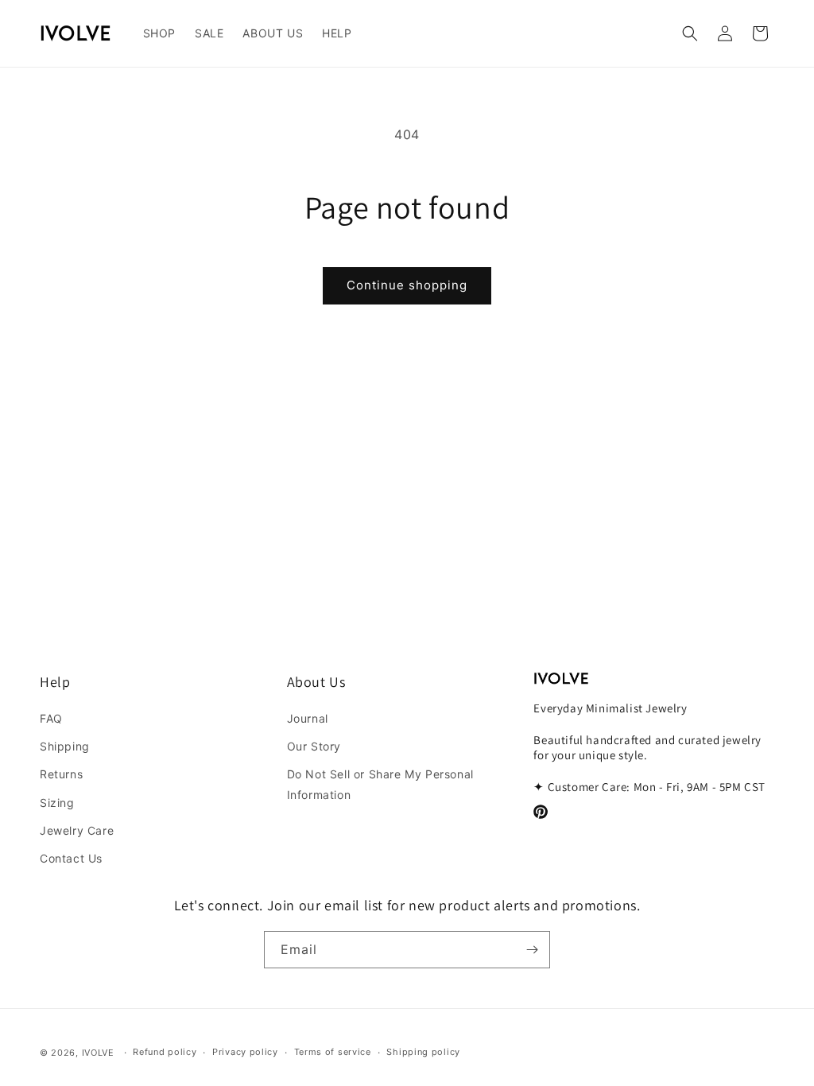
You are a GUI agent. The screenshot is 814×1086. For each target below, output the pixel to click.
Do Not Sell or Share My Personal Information (380, 784)
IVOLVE (98, 1052)
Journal (307, 718)
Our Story (314, 746)
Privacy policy (245, 1051)
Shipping (65, 746)
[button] (159, 33)
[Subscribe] (531, 949)
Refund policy (164, 1051)
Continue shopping (407, 285)
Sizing (57, 802)
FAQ (51, 718)
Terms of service (332, 1051)
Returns (61, 774)
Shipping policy (423, 1051)
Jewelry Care (77, 830)
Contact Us (71, 858)
